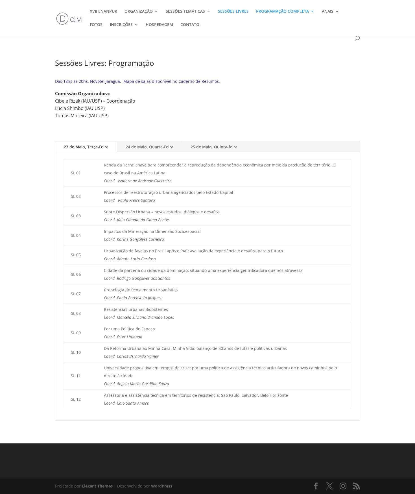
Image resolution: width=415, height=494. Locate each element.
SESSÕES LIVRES (233, 11)
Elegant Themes (97, 486)
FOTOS (96, 25)
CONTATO (189, 25)
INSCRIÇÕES (121, 25)
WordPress (161, 486)
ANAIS (327, 11)
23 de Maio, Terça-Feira (86, 147)
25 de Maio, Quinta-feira (214, 147)
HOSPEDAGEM (159, 25)
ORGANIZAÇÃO (138, 11)
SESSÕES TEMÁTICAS (185, 11)
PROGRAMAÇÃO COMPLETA (282, 11)
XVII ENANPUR (103, 11)
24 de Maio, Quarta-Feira (149, 147)
